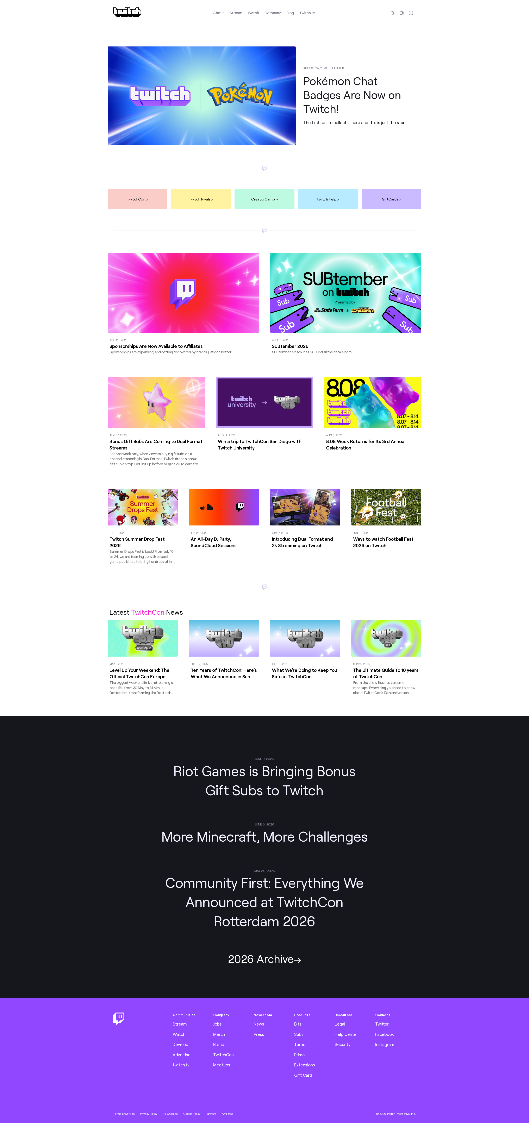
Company (272, 12)
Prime (299, 1054)
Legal (340, 1023)
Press (259, 1034)
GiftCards (390, 199)
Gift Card (303, 1075)
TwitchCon (136, 199)
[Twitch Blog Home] (127, 12)
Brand (218, 1044)
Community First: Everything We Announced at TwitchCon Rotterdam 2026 (264, 901)
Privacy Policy (148, 1113)
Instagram (384, 1044)
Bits (297, 1023)
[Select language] (401, 13)
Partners (211, 1113)
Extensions (304, 1064)
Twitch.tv (307, 12)
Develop (180, 1044)
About (218, 12)
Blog (290, 12)
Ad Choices (170, 1113)
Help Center (346, 1034)
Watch (253, 12)
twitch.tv (181, 1064)
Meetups (221, 1064)
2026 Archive (261, 958)
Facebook (384, 1034)
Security (342, 1044)
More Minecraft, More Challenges (264, 836)
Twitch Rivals (199, 199)
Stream (236, 12)
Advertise (182, 1054)
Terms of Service (124, 1113)
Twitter (382, 1023)
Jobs (217, 1023)
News (259, 1023)
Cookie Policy (191, 1113)
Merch (219, 1034)
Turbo (299, 1044)
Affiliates (227, 1113)
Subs (299, 1034)
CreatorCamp (263, 199)
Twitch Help (326, 199)
